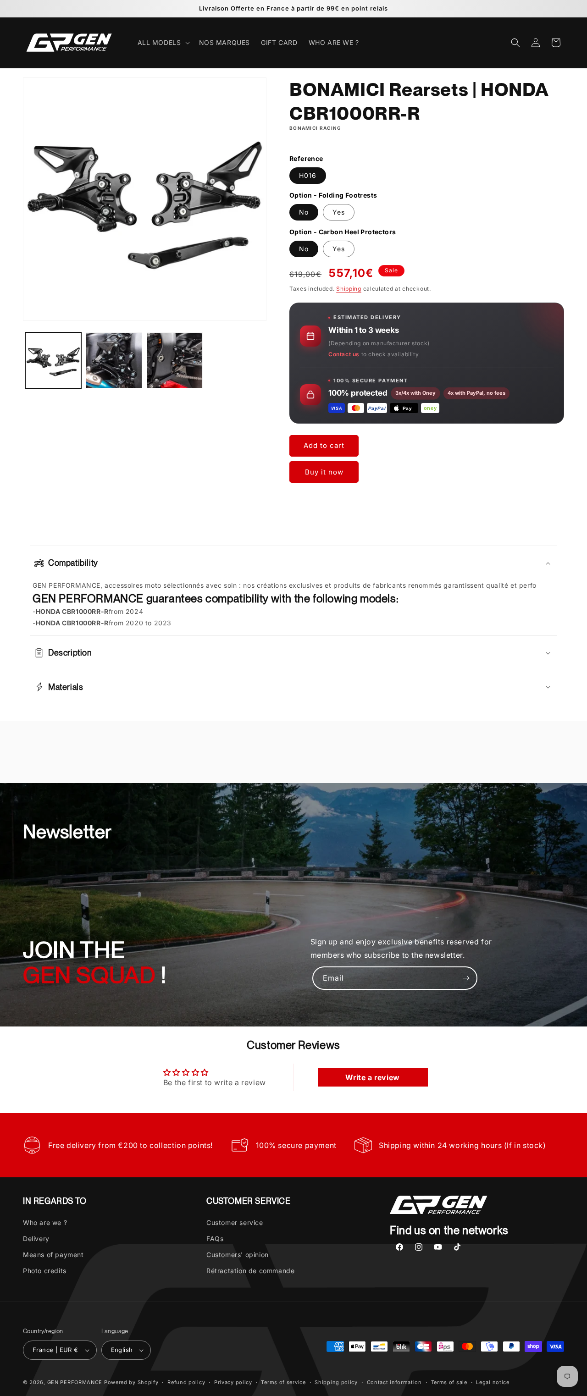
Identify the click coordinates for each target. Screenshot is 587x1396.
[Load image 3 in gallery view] (175, 360)
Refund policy (186, 1382)
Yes (338, 212)
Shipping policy (336, 1382)
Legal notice (492, 1382)
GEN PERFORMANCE (75, 1382)
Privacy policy (233, 1382)
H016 (307, 175)
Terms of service (283, 1382)
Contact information (394, 1382)
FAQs (214, 1238)
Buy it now (324, 472)
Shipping (348, 288)
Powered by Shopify (131, 1382)
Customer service (234, 1222)
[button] (163, 42)
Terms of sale (449, 1382)
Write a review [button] (372, 1077)
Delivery (36, 1238)
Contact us (344, 354)
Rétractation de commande (250, 1271)
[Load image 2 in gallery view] (114, 360)
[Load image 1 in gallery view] (53, 360)
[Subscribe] (466, 978)
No (304, 212)
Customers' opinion (237, 1254)
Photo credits (44, 1271)
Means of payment (53, 1254)
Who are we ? (45, 1222)
